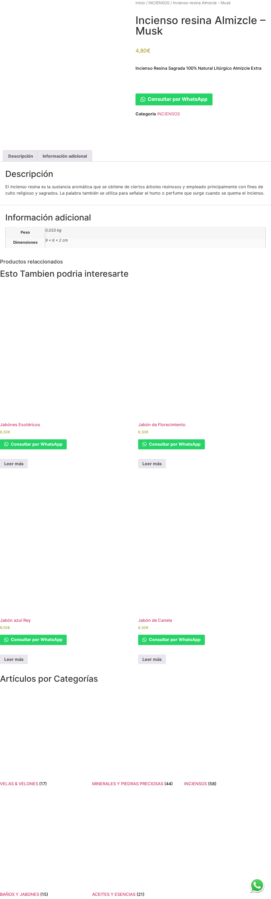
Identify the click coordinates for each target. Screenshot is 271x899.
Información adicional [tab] (65, 156)
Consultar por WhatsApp (177, 99)
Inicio (140, 3)
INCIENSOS (158, 3)
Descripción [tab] (20, 156)
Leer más (14, 463)
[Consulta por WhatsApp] (257, 885)
